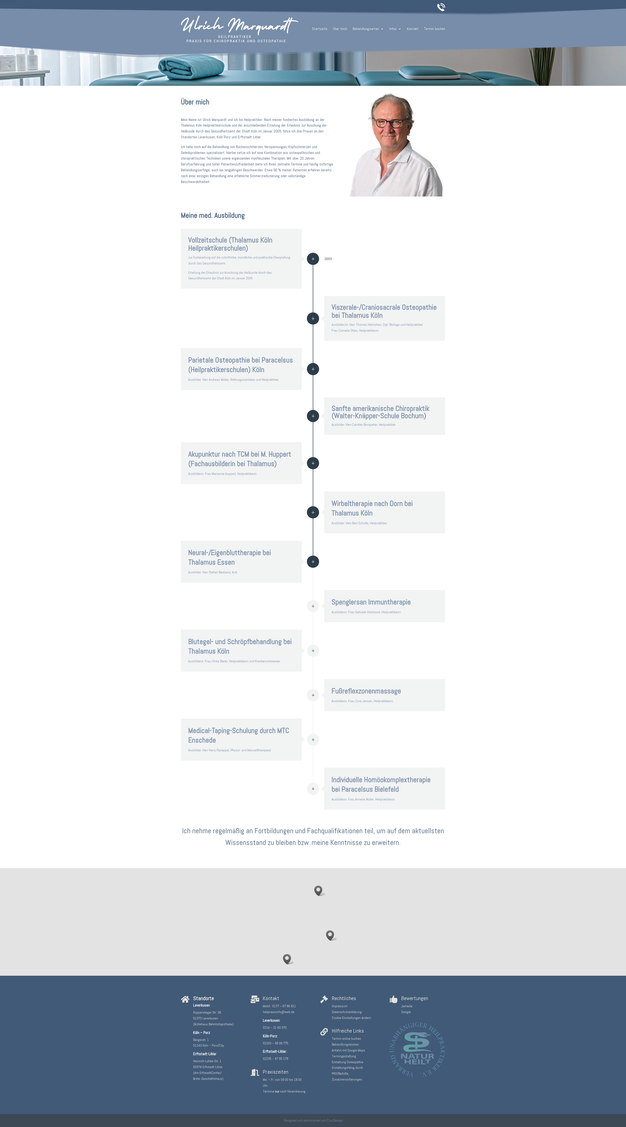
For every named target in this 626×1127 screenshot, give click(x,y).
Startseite (319, 28)
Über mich (340, 28)
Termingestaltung (344, 1056)
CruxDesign (335, 1120)
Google (406, 1012)
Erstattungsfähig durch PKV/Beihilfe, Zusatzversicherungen (347, 1073)
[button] (319, 891)
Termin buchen (434, 28)
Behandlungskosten (345, 1044)
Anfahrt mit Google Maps (348, 1050)
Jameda (406, 1006)
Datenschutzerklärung (347, 1012)
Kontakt (413, 28)
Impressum (339, 1006)
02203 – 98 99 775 (275, 1043)
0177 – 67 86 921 (284, 1006)
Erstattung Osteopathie (347, 1062)
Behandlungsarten (366, 28)
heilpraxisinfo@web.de (278, 1012)
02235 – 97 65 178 (275, 1058)
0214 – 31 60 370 (275, 1027)
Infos (393, 28)
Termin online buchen (346, 1038)
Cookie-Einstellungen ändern (351, 1018)
